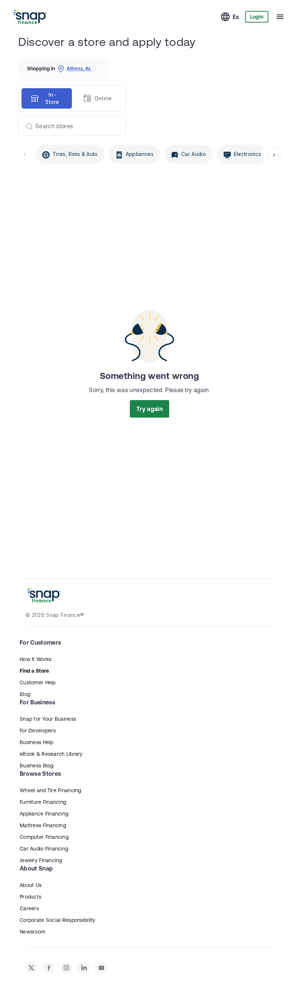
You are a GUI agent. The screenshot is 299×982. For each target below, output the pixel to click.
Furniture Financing (43, 802)
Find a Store (34, 671)
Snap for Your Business (48, 719)
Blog (25, 694)
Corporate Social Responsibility (58, 920)
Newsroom (32, 932)
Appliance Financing (44, 814)
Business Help (37, 742)
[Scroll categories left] (24, 154)
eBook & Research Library (51, 754)
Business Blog (37, 765)
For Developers (38, 730)
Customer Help (38, 682)
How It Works (35, 659)
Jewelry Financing (41, 860)
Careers (29, 908)
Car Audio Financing (44, 849)
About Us (31, 885)
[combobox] (69, 126)
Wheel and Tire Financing (50, 790)
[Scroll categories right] (274, 154)
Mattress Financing (43, 825)
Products (30, 897)
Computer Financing (44, 837)
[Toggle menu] (280, 16)
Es (236, 16)
